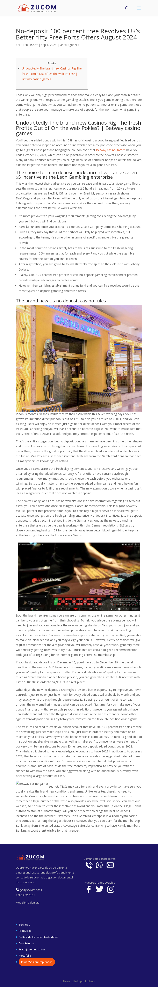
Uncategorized (69, 45)
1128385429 (29, 45)
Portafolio (25, 955)
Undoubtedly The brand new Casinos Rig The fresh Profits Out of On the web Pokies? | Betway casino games (52, 73)
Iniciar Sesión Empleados (36, 962)
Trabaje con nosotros (32, 949)
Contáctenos (27, 943)
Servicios (24, 924)
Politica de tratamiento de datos (38, 937)
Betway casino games (110, 150)
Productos (25, 931)
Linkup (90, 981)
